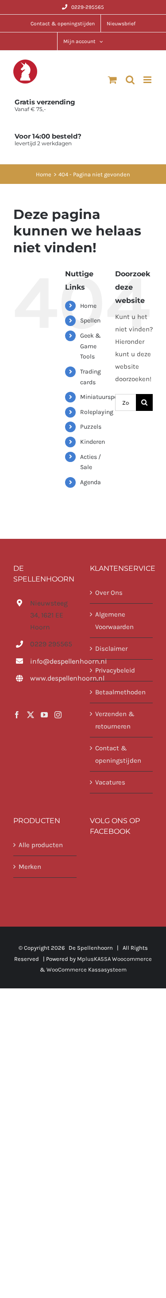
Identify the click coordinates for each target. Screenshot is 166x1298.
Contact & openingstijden (118, 754)
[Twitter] (30, 714)
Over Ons (109, 593)
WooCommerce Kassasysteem (86, 969)
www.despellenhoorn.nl (53, 678)
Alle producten (41, 845)
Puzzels (90, 426)
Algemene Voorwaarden (114, 620)
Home (88, 306)
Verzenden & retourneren (115, 720)
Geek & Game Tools (90, 346)
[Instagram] (58, 714)
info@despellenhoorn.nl (53, 661)
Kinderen (92, 442)
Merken (30, 867)
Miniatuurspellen (103, 397)
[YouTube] (44, 714)
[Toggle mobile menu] (148, 79)
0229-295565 (87, 7)
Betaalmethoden (120, 692)
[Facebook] (16, 714)
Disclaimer (111, 649)
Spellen (90, 320)
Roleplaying (96, 412)
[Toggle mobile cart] (112, 79)
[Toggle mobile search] (130, 79)
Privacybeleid (115, 670)
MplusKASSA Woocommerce (114, 959)
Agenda (90, 482)
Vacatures (110, 782)
